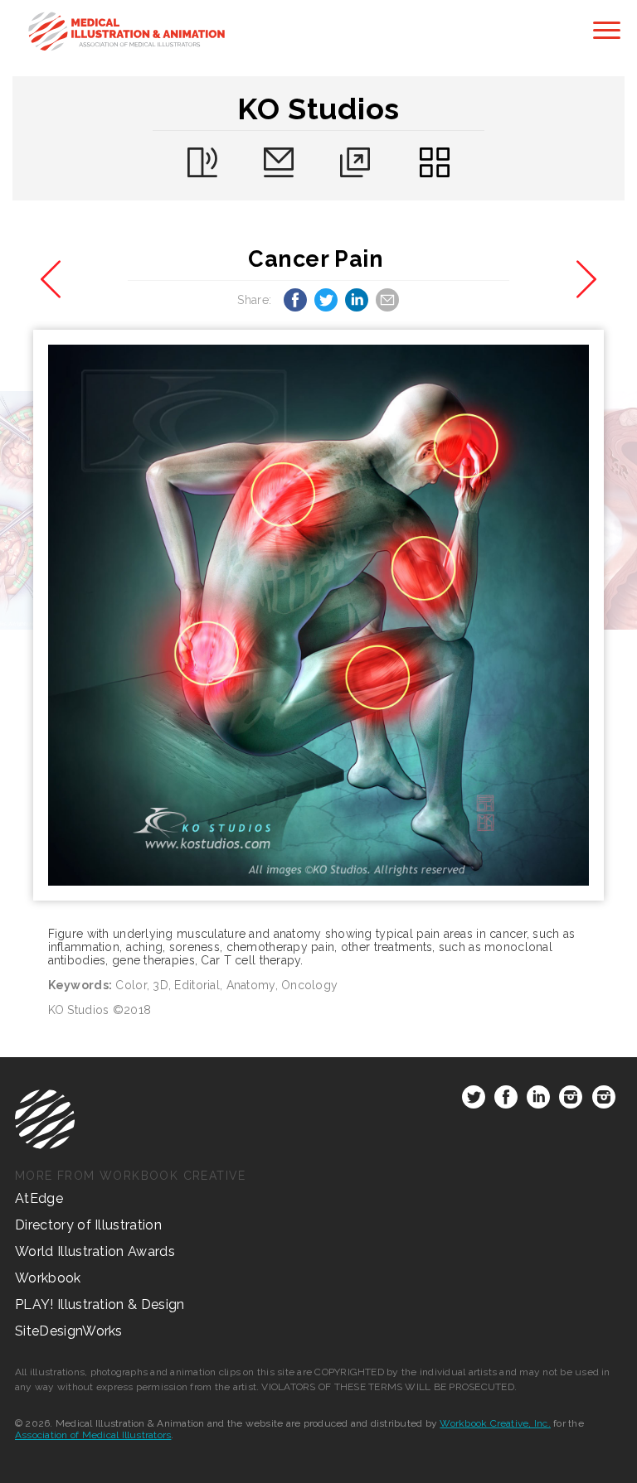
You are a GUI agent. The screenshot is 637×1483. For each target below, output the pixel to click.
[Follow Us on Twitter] (473, 1100)
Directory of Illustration (88, 1225)
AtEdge (39, 1198)
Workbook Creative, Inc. (495, 1423)
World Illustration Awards (95, 1251)
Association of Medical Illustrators (93, 1435)
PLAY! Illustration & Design (100, 1304)
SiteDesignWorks (69, 1331)
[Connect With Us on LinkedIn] (538, 1100)
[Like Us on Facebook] (506, 1100)
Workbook (48, 1278)
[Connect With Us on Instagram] (570, 1100)
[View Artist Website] (319, 615)
